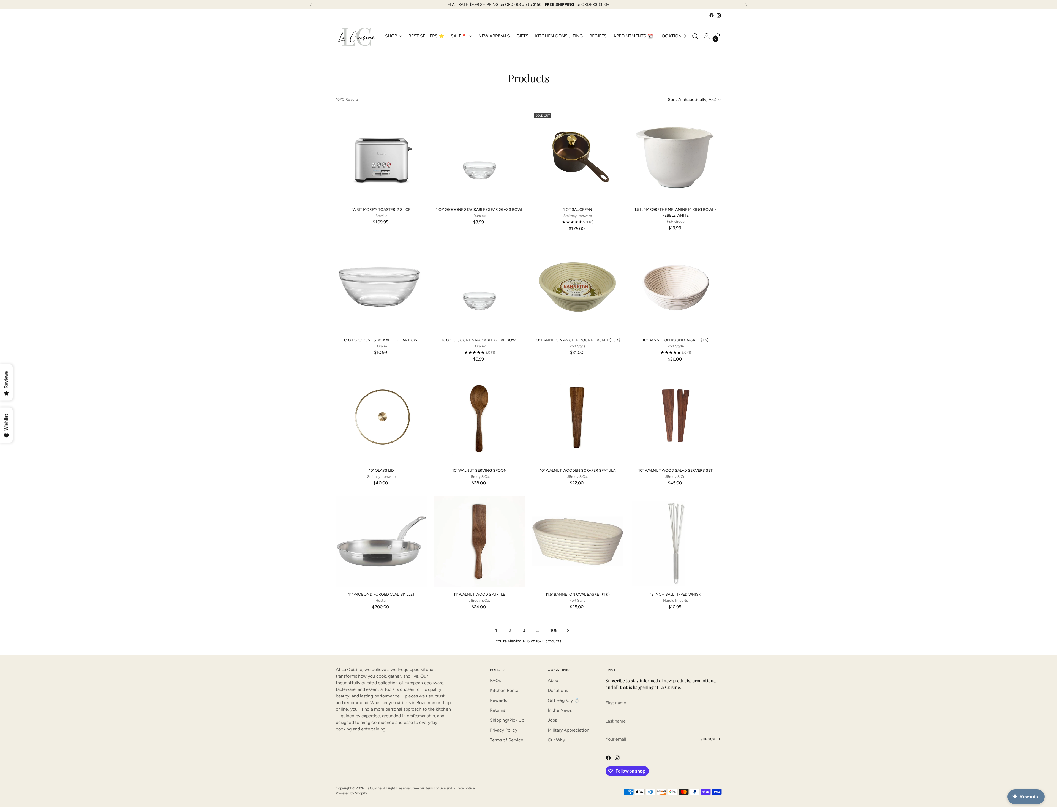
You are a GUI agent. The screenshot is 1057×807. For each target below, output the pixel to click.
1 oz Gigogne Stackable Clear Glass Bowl (479, 209)
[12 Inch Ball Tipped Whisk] (675, 541)
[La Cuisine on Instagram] (718, 15)
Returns (497, 710)
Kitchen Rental (504, 690)
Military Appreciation (568, 730)
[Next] (746, 4)
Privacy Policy (503, 730)
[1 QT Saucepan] (577, 156)
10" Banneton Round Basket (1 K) (675, 340)
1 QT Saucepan (577, 209)
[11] (381, 541)
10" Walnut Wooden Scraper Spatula (577, 470)
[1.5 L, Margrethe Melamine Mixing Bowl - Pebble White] (675, 156)
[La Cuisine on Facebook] (711, 15)
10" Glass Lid (381, 470)
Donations (558, 690)
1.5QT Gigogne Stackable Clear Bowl (381, 340)
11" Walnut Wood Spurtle (479, 594)
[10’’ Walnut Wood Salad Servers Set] (675, 417)
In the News (560, 710)
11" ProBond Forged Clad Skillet (381, 594)
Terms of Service (506, 740)
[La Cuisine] (356, 36)
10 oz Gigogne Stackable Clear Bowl (479, 340)
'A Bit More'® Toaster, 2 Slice (381, 209)
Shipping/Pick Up (507, 720)
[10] (577, 286)
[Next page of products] (567, 630)
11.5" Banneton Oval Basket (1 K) (578, 594)
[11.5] (577, 541)
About (554, 680)
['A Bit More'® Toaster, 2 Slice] (381, 156)
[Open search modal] (695, 36)
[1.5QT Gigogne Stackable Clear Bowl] (381, 286)
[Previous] (311, 4)
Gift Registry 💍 (563, 700)
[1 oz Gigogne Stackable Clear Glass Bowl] (479, 156)
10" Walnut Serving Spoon (479, 470)
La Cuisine (374, 788)
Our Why (556, 740)
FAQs (495, 680)
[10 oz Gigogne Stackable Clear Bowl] (479, 286)
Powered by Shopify (351, 793)
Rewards (498, 700)
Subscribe (710, 739)
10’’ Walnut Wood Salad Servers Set (675, 470)
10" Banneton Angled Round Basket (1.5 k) (577, 340)
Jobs (552, 720)
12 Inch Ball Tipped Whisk (675, 594)
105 (553, 630)
